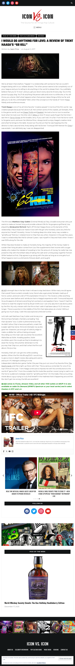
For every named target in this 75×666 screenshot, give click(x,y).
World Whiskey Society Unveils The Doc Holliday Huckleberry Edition (34, 602)
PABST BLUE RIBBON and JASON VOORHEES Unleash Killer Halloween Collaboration (54, 492)
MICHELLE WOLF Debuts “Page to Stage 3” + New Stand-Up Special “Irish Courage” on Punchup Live (21, 494)
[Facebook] (4, 451)
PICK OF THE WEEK (37, 551)
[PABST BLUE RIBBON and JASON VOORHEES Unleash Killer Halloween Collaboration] (54, 459)
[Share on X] (73, 328)
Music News (47, 649)
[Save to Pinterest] (73, 337)
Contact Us (64, 649)
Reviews (41, 36)
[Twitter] (7, 451)
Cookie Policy (41, 663)
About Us (10, 649)
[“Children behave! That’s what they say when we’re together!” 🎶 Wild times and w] (31, 627)
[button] (37, 27)
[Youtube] (10, 451)
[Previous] (3, 475)
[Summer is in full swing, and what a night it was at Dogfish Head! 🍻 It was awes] (18, 627)
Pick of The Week (10, 36)
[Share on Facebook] (73, 333)
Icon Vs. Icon (37, 644)
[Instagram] (12, 451)
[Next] (71, 475)
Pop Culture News (27, 36)
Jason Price (14, 49)
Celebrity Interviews (21, 649)
